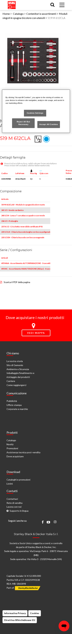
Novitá (10, 444)
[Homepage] (12, 4)
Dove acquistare (15, 456)
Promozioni (12, 448)
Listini (10, 483)
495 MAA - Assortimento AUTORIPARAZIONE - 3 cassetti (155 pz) (29, 263)
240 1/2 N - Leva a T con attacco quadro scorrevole (23, 215)
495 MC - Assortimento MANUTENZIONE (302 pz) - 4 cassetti (27, 269)
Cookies (34, 613)
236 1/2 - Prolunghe (9, 221)
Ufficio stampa (14, 405)
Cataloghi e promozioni (18, 479)
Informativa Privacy (15, 613)
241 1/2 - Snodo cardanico (12, 210)
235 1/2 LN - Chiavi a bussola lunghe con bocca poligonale (26, 232)
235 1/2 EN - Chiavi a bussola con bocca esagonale (22, 237)
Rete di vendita (14, 502)
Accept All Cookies (48, 124)
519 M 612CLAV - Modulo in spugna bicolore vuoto (23, 205)
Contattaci (12, 498)
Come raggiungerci (16, 385)
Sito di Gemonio (15, 365)
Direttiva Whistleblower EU (19, 620)
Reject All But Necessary (23, 123)
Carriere (11, 381)
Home (6, 13)
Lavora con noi (14, 506)
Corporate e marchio (17, 409)
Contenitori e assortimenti (41, 13)
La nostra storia (15, 361)
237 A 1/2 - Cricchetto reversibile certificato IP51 (22, 226)
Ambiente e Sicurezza (18, 369)
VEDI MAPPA (36, 332)
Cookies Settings (35, 113)
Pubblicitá (12, 401)
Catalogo (18, 13)
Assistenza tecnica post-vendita (23, 452)
